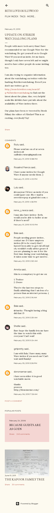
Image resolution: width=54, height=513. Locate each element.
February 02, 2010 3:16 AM (25, 297)
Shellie (17, 326)
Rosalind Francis (22, 167)
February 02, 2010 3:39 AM (25, 317)
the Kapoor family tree (24, 479)
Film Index (11, 16)
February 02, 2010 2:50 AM (26, 261)
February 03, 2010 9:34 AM (26, 340)
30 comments (18, 484)
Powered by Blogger (29, 503)
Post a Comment (13, 401)
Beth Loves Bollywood (21, 11)
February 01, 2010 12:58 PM (26, 159)
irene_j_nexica (21, 210)
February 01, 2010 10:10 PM (26, 224)
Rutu (16, 144)
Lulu (16, 187)
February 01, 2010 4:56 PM (25, 202)
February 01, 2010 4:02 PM (25, 179)
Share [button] (7, 129)
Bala (16, 233)
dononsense (20, 371)
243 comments (23, 434)
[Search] (47, 5)
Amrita (17, 269)
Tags (23, 16)
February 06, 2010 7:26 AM (25, 394)
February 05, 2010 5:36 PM (25, 363)
